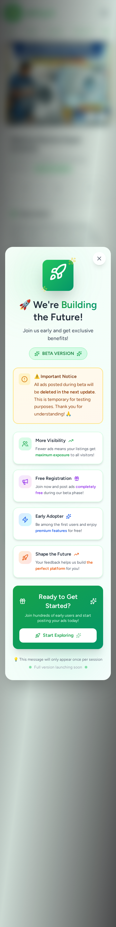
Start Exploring (58, 635)
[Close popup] (99, 258)
